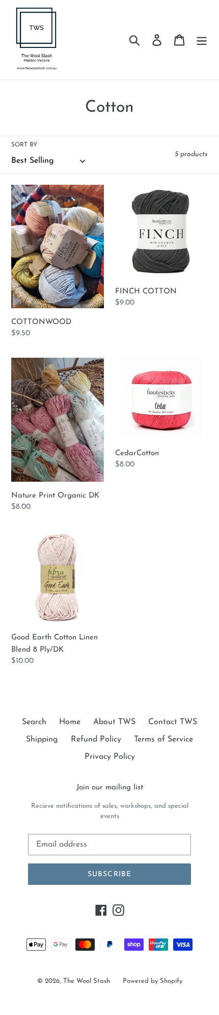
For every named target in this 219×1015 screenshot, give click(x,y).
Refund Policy (96, 739)
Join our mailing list (109, 787)
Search (34, 722)
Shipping (42, 739)
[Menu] (201, 40)
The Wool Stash (86, 981)
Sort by (24, 145)
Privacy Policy (110, 757)
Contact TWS (172, 722)
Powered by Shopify (152, 981)
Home (69, 722)
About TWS (114, 722)
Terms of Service (163, 739)
